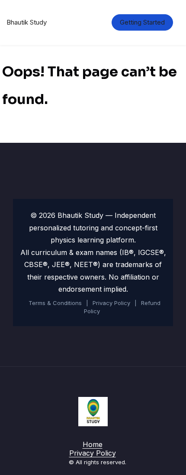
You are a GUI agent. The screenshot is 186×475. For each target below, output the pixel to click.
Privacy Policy (111, 302)
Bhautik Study (26, 22)
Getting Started (142, 22)
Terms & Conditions (55, 302)
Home (93, 444)
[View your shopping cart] (90, 23)
